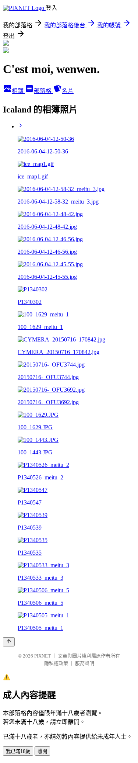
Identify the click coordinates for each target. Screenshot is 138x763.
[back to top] (9, 641)
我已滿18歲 (18, 751)
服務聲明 (84, 663)
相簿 (18, 91)
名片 (68, 91)
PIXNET (42, 656)
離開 (42, 751)
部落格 (43, 91)
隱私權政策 (56, 663)
